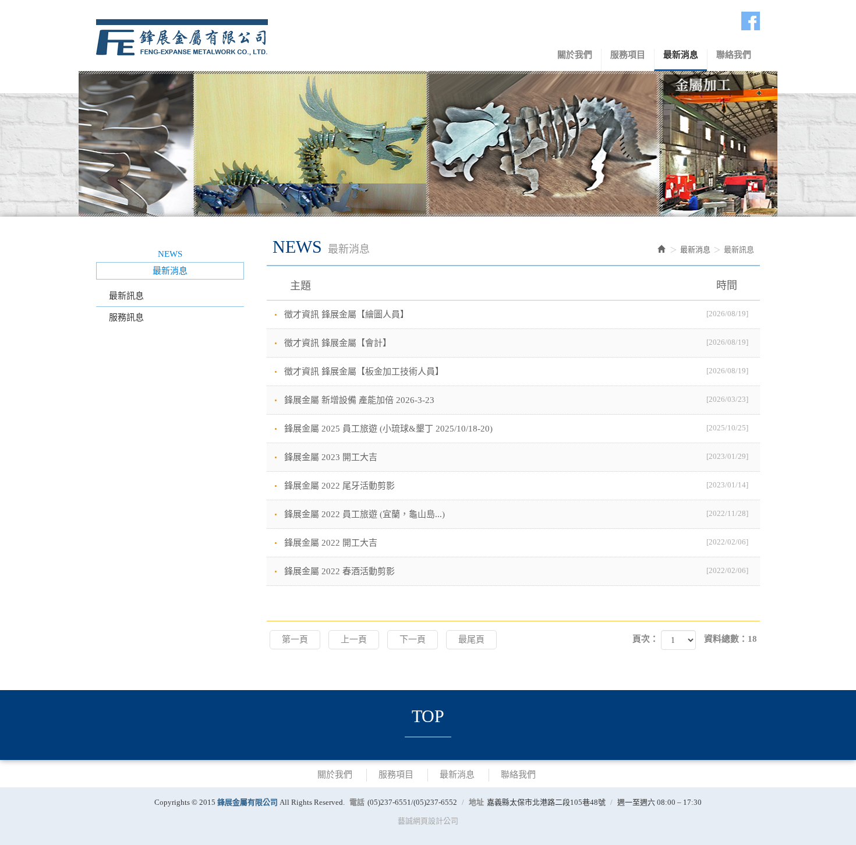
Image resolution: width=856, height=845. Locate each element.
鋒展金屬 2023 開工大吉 (516, 457)
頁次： (645, 639)
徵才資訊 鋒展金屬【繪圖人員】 (516, 314)
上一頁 (354, 639)
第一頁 (295, 639)
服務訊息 (126, 317)
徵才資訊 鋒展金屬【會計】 (516, 343)
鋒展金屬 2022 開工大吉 (516, 542)
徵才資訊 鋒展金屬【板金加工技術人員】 (516, 371)
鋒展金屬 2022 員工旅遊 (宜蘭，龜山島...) (516, 514)
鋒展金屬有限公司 (182, 35)
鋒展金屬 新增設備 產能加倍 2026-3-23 (516, 400)
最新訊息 (126, 295)
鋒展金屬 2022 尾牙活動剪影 (516, 485)
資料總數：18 (730, 639)
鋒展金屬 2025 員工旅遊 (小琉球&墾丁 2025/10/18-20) (516, 428)
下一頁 (412, 639)
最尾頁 (471, 639)
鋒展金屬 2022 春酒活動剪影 (516, 571)
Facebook (750, 21)
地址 (476, 802)
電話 (357, 802)
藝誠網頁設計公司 (428, 820)
